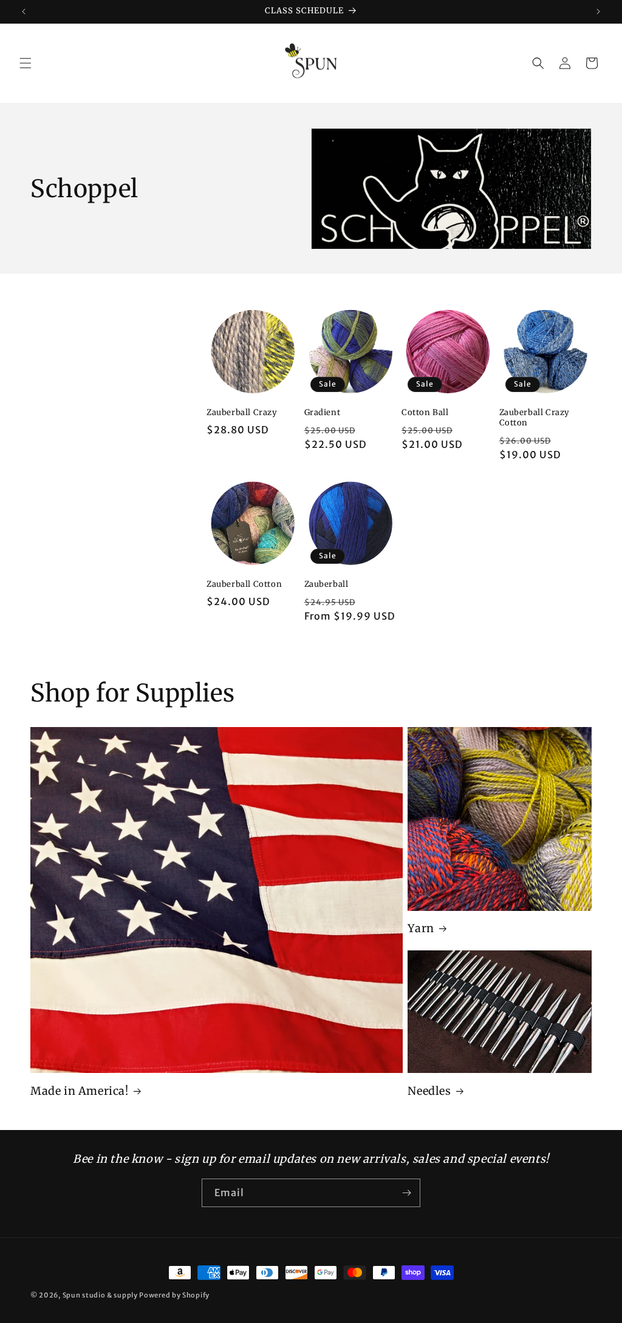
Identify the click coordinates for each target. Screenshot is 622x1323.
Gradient (322, 413)
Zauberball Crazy (242, 413)
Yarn (421, 928)
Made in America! (79, 1091)
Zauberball (326, 584)
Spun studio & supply (100, 1295)
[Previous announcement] (23, 11)
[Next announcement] (598, 11)
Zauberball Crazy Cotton (534, 418)
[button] (25, 63)
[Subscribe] (406, 1193)
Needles (429, 1091)
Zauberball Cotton (244, 584)
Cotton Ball (425, 413)
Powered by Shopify (174, 1295)
